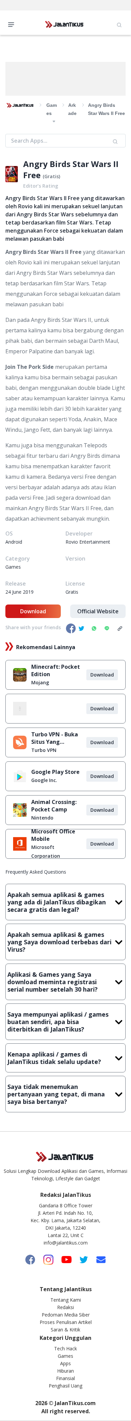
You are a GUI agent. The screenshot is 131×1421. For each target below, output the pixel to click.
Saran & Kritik (65, 1329)
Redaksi (65, 1307)
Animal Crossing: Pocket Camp (54, 805)
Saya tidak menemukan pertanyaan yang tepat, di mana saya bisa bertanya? (56, 1094)
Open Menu (12, 24)
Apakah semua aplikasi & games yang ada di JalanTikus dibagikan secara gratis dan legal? (56, 902)
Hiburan (65, 1371)
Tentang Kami (65, 1300)
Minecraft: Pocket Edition (55, 670)
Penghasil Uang (65, 1385)
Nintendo (42, 817)
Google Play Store (55, 772)
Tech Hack (65, 1348)
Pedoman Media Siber (66, 1314)
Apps (65, 1363)
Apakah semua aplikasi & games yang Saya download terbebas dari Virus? (59, 941)
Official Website (98, 611)
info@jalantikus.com (66, 1242)
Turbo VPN (43, 750)
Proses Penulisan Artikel (66, 1322)
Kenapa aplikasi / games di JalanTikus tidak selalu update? (54, 1058)
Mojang (40, 682)
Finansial (65, 1378)
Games (65, 1356)
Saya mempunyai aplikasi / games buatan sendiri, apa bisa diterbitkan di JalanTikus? (57, 1021)
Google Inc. (44, 780)
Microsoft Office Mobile (53, 835)
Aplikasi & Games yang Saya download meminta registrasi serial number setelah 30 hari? (52, 981)
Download (33, 611)
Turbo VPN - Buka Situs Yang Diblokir (54, 738)
